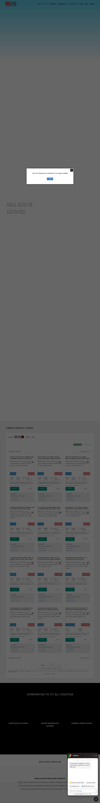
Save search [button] (77, 444)
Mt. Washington (62, 4)
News (86, 4)
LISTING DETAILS (14, 489)
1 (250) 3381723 (14, 498)
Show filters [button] (87, 444)
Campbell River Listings (81, 723)
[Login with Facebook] (16, 437)
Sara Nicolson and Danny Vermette (50, 779)
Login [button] (33, 437)
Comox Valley (53, 4)
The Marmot (92, 4)
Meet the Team (72, 4)
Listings (44, 4)
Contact (81, 4)
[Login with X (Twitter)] (22, 437)
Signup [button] (27, 437)
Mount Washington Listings (50, 724)
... (55, 665)
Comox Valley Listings (18, 723)
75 (59, 665)
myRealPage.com (52, 673)
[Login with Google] (19, 437)
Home (39, 4)
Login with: (11, 437)
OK (50, 178)
